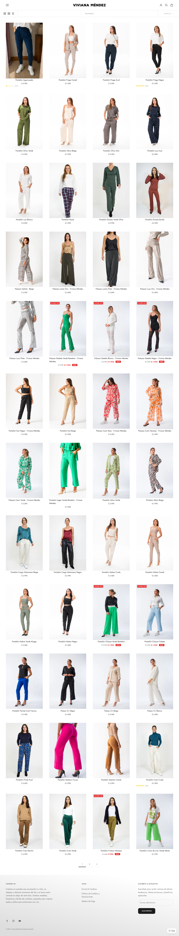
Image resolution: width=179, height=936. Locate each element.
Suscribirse (147, 911)
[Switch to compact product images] (13, 13)
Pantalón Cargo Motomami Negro (68, 572)
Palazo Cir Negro (68, 710)
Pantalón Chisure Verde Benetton (111, 641)
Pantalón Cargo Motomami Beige (24, 572)
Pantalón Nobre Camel (154, 572)
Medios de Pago (88, 901)
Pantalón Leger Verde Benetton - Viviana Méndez (65, 502)
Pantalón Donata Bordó (154, 219)
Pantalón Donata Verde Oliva (111, 219)
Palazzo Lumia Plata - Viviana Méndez (111, 288)
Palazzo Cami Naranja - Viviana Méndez (154, 430)
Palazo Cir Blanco (154, 710)
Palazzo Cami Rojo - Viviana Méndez (111, 430)
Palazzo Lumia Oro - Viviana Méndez (68, 288)
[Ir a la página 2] (96, 864)
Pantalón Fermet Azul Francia (24, 710)
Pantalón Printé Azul (24, 779)
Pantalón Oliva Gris (111, 150)
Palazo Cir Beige (111, 710)
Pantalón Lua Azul (154, 150)
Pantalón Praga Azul (111, 80)
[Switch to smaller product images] (9, 13)
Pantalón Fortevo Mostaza (111, 850)
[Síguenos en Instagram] (13, 921)
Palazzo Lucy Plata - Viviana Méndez (24, 358)
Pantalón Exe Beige (68, 430)
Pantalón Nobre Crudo (111, 572)
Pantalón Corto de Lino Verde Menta (155, 850)
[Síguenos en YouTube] (20, 921)
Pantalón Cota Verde (67, 850)
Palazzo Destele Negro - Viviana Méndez (154, 358)
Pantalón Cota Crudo (154, 779)
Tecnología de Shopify (27, 929)
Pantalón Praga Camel (68, 80)
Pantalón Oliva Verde (24, 150)
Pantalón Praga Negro (155, 80)
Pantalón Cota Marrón (24, 850)
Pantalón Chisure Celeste (155, 641)
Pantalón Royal (68, 219)
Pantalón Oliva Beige (67, 150)
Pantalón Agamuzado (24, 80)
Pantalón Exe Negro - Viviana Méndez (24, 430)
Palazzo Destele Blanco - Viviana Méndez (111, 358)
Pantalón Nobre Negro (67, 641)
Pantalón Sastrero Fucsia (68, 779)
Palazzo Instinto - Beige (24, 288)
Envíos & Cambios (89, 889)
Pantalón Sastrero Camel (111, 779)
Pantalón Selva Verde (111, 500)
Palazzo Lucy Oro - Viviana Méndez (154, 288)
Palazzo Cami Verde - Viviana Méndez (24, 500)
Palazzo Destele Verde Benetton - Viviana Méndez (66, 360)
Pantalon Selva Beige (154, 500)
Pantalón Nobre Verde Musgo (24, 641)
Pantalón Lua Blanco (24, 219)
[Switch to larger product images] (5, 13)
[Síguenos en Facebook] (7, 921)
